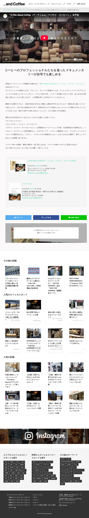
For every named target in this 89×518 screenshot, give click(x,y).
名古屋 (11, 467)
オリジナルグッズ (47, 467)
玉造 (6, 478)
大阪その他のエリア (20, 470)
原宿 (6, 467)
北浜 (16, 464)
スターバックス (77, 472)
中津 (17, 462)
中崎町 (11, 462)
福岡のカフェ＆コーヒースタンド (19, 505)
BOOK (63, 459)
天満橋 (6, 473)
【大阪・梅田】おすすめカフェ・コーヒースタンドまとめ (70, 495)
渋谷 (21, 475)
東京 (6, 475)
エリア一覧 (12, 507)
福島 (21, 478)
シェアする (47, 218)
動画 (71, 481)
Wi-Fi (34, 462)
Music (62, 464)
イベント (63, 467)
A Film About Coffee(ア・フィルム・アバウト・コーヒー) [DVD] (52, 161)
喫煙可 (52, 475)
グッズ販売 (36, 470)
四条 (17, 467)
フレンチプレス (47, 473)
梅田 (16, 475)
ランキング (64, 481)
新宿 (18, 473)
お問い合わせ (81, 4)
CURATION (17, 10)
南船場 (22, 464)
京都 (6, 464)
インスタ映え (36, 464)
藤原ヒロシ (77, 481)
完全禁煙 (46, 478)
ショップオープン (65, 472)
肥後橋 (6, 481)
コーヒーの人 (27, 184)
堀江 (22, 467)
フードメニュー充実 (38, 475)
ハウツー (36, 500)
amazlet (37, 166)
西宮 (12, 481)
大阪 (11, 470)
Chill (69, 459)
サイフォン (44, 470)
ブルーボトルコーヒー (66, 475)
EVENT (78, 461)
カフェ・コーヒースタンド (37, 4)
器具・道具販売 (37, 478)
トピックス (25, 10)
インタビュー (72, 467)
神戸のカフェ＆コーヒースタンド (19, 500)
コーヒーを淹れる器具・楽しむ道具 (44, 505)
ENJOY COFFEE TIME (67, 461)
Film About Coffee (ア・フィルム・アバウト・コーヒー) (62, 84)
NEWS (69, 464)
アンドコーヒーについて (66, 502)
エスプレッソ (36, 467)
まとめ (75, 464)
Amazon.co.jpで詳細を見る (38, 173)
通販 (40, 481)
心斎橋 (12, 473)
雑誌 (62, 484)
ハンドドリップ (37, 473)
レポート (36, 502)
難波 (17, 481)
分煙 (47, 475)
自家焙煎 (53, 478)
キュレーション (56, 4)
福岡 (16, 478)
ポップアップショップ (66, 478)
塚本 (6, 470)
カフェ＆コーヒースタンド (15, 495)
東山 (11, 475)
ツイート (19, 218)
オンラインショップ (78, 470)
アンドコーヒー (14, 3)
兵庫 (11, 464)
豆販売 (34, 481)
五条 (22, 462)
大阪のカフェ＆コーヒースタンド (19, 497)
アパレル (41, 462)
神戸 (11, 478)
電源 (45, 481)
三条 (6, 462)
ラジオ (77, 478)
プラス (69, 4)
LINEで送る (75, 218)
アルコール (49, 462)
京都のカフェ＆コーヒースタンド (19, 502)
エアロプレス (46, 464)
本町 (23, 473)
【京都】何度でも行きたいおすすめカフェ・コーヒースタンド (70, 499)
